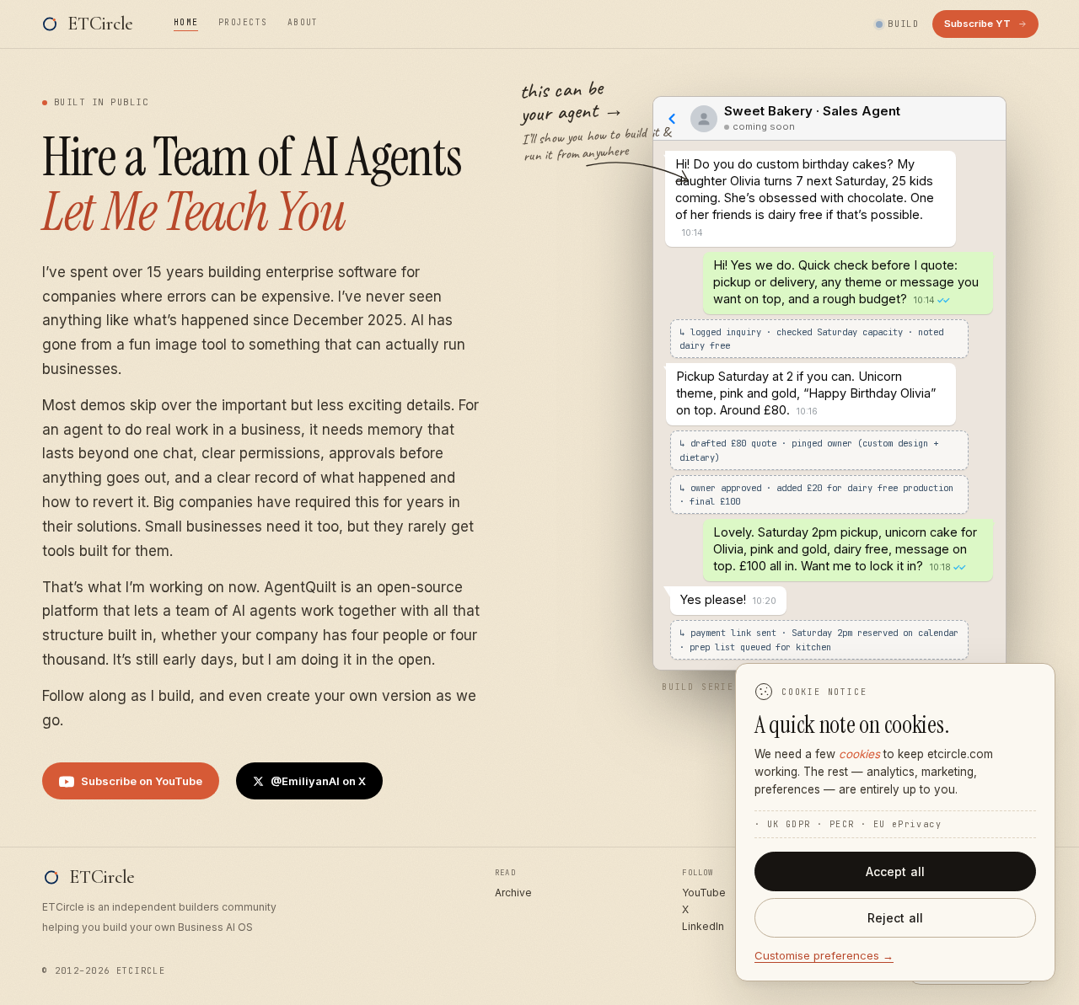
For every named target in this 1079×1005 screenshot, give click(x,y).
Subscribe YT (977, 23)
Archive (513, 892)
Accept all (895, 871)
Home (186, 22)
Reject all (895, 918)
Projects (242, 22)
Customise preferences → (824, 955)
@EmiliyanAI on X (318, 781)
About (302, 22)
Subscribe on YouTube (141, 781)
